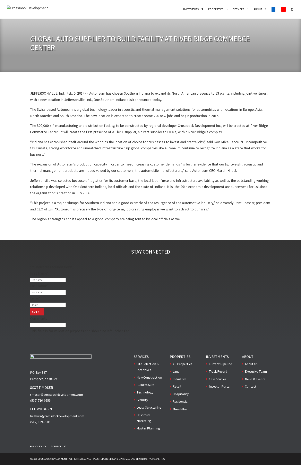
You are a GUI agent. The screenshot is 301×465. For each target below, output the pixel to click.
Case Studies (217, 379)
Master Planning (148, 428)
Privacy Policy (38, 446)
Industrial (179, 379)
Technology (145, 392)
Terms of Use (58, 446)
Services (238, 9)
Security (142, 400)
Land (176, 371)
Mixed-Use (180, 409)
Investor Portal (220, 386)
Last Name (39, 285)
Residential (181, 401)
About (258, 9)
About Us (251, 364)
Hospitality (181, 394)
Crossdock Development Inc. (199, 125)
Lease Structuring (149, 407)
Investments (191, 9)
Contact (250, 386)
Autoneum (97, 93)
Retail (177, 386)
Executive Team (256, 371)
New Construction (149, 377)
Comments (38, 318)
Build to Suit (145, 385)
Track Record (218, 371)
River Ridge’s (198, 132)
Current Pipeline (220, 364)
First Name (39, 273)
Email (35, 298)
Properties (215, 9)
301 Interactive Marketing (149, 458)
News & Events (255, 379)
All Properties (182, 364)
